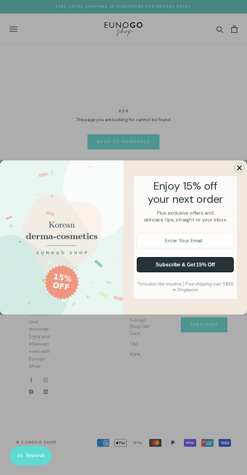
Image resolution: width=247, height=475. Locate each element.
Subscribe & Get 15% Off (185, 264)
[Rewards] (30, 455)
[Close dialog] (239, 168)
